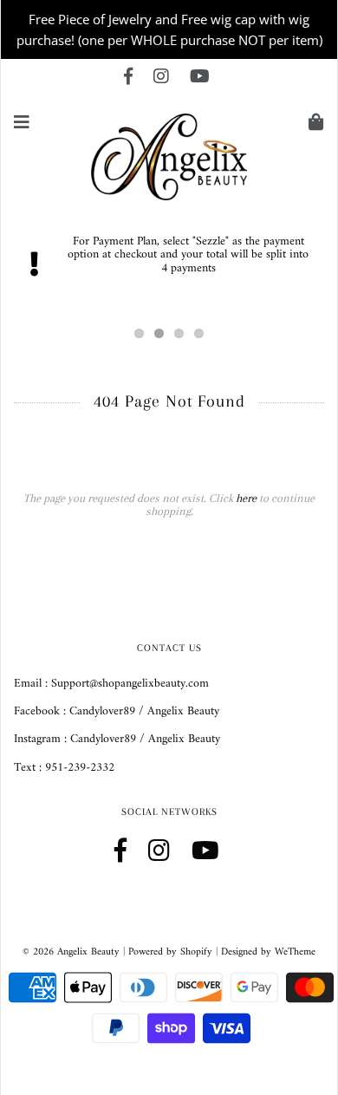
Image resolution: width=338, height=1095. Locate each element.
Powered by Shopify (170, 952)
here (246, 498)
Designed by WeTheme (268, 952)
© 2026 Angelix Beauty (71, 952)
